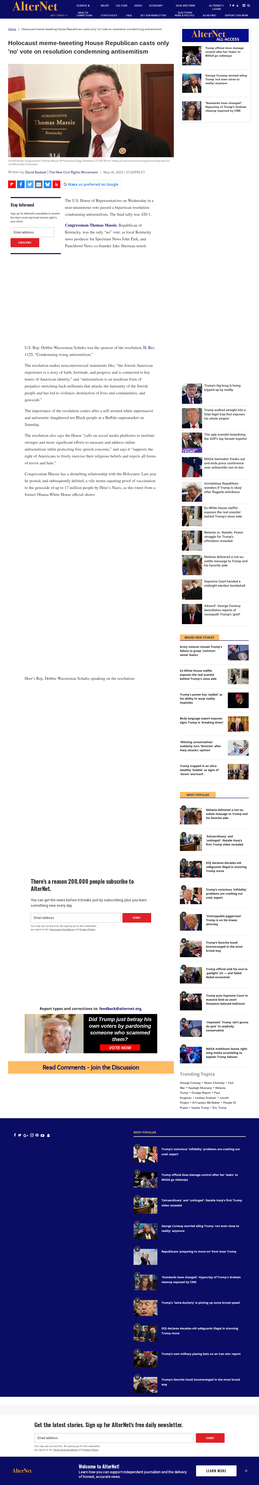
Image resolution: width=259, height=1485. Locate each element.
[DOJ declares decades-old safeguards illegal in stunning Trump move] (191, 869)
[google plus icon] (25, 1135)
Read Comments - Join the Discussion (91, 1067)
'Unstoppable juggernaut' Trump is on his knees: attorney (224, 920)
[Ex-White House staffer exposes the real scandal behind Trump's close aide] (238, 676)
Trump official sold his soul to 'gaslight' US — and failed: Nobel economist (227, 973)
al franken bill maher (206, 1102)
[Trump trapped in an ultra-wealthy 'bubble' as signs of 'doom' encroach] (238, 772)
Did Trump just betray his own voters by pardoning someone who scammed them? (120, 1029)
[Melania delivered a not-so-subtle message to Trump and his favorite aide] (191, 816)
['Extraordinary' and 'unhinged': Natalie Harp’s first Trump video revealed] (191, 842)
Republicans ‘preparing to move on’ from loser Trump (198, 1251)
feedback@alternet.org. (120, 1008)
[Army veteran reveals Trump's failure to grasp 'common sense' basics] (238, 652)
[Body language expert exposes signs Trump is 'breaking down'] (238, 724)
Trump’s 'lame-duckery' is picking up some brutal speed (200, 1303)
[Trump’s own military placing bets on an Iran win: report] (145, 1359)
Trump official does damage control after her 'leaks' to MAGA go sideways (224, 51)
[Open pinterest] (36, 1135)
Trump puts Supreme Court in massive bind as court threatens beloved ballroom (227, 1000)
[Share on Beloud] (56, 184)
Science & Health (83, 9)
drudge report (201, 1092)
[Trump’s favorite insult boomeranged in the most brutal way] (191, 949)
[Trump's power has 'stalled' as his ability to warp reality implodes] (238, 700)
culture (121, 5)
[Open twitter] (233, 5)
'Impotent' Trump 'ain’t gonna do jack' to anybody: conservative (227, 1026)
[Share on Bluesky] (47, 184)
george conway (190, 1082)
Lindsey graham (205, 1097)
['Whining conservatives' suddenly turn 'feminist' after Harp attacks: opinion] (238, 748)
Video (138, 5)
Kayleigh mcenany (200, 1087)
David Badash (36, 172)
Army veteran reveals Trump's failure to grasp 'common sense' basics (201, 651)
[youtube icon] (42, 1135)
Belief (105, 5)
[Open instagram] (31, 1135)
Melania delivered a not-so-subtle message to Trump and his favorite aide (227, 814)
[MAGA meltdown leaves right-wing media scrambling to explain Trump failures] (191, 1055)
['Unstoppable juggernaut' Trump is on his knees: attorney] (191, 922)
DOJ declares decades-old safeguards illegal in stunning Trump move (226, 867)
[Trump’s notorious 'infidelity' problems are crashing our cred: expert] (191, 896)
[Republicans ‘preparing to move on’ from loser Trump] (145, 1257)
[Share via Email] (38, 184)
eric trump (219, 1107)
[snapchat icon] (48, 1135)
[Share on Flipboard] (12, 184)
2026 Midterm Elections (185, 9)
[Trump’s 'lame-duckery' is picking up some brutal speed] (145, 1308)
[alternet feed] (237, 10)
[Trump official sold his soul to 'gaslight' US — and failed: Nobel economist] (191, 975)
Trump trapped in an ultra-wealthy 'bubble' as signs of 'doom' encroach (199, 770)
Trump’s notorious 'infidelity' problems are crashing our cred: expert (226, 893)
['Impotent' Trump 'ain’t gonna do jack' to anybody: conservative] (191, 1028)
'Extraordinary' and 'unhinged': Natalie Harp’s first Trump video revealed (224, 840)
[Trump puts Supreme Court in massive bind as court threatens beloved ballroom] (191, 1002)
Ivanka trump (200, 1107)
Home (12, 29)
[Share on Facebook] (21, 184)
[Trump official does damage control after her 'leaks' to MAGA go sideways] (191, 55)
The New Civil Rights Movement (73, 172)
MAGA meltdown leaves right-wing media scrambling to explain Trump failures (227, 1053)
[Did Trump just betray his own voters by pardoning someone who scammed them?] (54, 1033)
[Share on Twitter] (30, 184)
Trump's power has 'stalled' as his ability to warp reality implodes (201, 698)
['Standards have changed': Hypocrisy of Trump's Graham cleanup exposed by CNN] (191, 110)
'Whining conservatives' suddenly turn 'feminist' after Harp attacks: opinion (200, 746)
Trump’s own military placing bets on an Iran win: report (201, 1354)
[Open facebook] (230, 5)
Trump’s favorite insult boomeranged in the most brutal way (224, 947)
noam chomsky (214, 1082)
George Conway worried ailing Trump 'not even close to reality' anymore (226, 79)
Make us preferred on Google (93, 184)
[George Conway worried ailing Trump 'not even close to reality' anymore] (191, 83)
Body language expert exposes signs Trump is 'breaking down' (202, 720)
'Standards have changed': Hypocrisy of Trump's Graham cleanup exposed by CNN (225, 106)
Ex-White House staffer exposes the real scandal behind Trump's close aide (198, 675)
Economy (156, 5)
